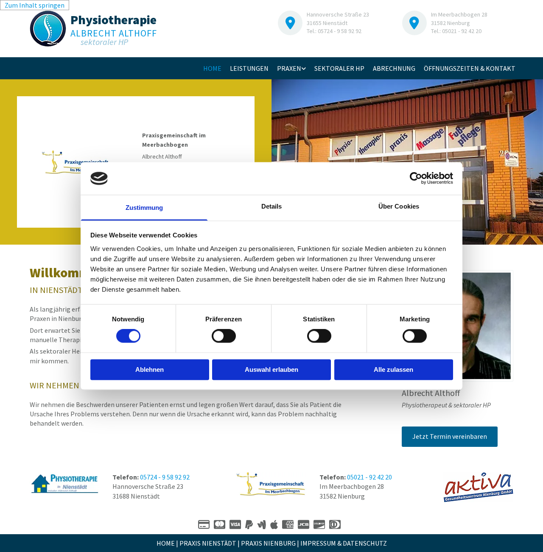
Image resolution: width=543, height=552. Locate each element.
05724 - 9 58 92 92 (165, 477)
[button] (450, 436)
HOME (166, 543)
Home (212, 68)
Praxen (289, 68)
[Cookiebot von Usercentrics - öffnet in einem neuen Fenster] (416, 178)
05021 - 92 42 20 (369, 477)
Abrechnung (394, 68)
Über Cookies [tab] (398, 206)
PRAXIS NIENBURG (268, 543)
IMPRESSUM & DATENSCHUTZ (343, 543)
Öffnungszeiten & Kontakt (469, 68)
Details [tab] (271, 206)
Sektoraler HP (339, 68)
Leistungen (249, 68)
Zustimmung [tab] (144, 207)
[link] (291, 68)
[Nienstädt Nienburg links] (304, 68)
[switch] (224, 336)
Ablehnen (149, 369)
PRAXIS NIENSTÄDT (207, 543)
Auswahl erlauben (271, 369)
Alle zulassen (393, 369)
